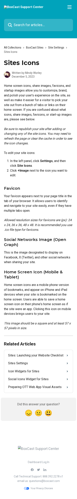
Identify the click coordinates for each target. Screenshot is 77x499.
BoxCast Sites (34, 47)
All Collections (12, 47)
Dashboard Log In (38, 462)
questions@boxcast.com (44, 481)
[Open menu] (69, 7)
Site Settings (56, 47)
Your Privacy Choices (42, 488)
